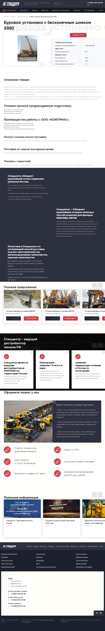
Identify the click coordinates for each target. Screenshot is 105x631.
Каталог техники (10, 10)
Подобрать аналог (78, 35)
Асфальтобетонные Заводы (84, 567)
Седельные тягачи (7, 560)
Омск (88, 5)
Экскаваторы (40, 560)
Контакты (77, 10)
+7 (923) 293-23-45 (18, 606)
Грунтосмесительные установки (46, 567)
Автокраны (39, 557)
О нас (101, 10)
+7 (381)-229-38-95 (95, 3)
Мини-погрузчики (7, 563)
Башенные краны (81, 554)
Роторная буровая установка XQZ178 (59, 311)
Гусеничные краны (82, 560)
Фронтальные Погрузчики (9, 554)
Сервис (34, 10)
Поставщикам (89, 10)
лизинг (10, 318)
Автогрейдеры (40, 554)
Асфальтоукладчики (82, 557)
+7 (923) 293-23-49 (18, 600)
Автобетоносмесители (8, 567)
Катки (38, 563)
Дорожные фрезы (81, 563)
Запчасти (24, 10)
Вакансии (44, 10)
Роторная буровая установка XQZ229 (20, 311)
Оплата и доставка (62, 546)
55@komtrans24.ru (16, 583)
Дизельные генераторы (60, 10)
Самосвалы (4, 557)
